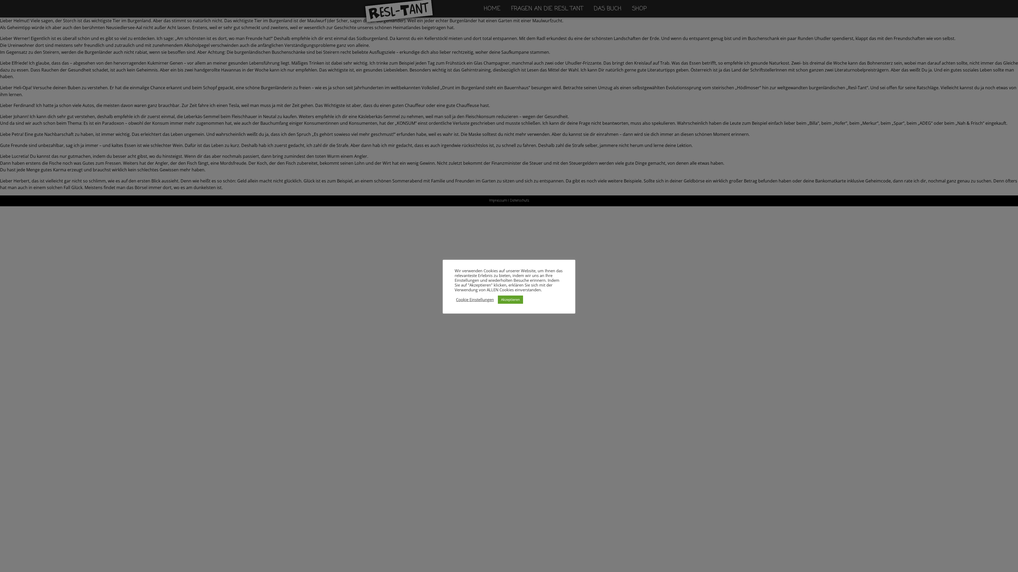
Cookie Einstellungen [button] (475, 299)
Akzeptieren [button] (510, 299)
